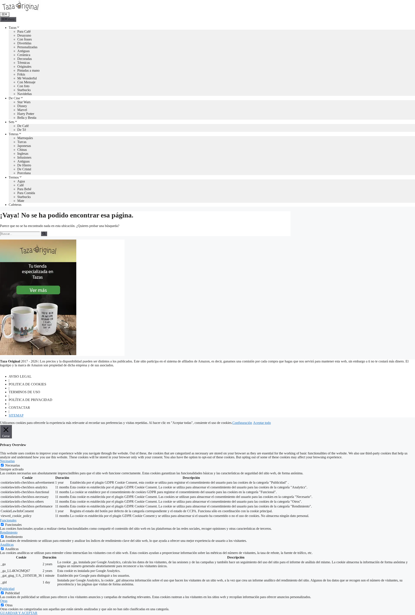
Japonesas (24, 146)
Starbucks (24, 90)
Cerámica (23, 55)
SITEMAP (16, 415)
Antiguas (23, 51)
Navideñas (24, 94)
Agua (21, 181)
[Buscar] (44, 233)
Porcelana (24, 173)
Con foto (23, 86)
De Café (23, 126)
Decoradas (24, 59)
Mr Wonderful (27, 78)
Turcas (21, 142)
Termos (14, 177)
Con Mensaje (26, 82)
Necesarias (12, 465)
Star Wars (23, 102)
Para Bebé (24, 189)
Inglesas (22, 153)
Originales (24, 66)
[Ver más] (38, 354)
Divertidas (24, 43)
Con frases (24, 39)
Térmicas (23, 62)
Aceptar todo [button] (262, 423)
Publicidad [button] (7, 589)
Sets (11, 122)
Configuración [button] (242, 423)
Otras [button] (3, 601)
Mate (20, 201)
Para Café (24, 31)
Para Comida (26, 193)
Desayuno (24, 35)
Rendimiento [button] (9, 532)
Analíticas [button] (7, 544)
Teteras (13, 134)
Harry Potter (25, 114)
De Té (21, 130)
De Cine (14, 98)
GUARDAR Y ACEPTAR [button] (18, 613)
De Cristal (24, 169)
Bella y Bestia (26, 117)
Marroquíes (25, 138)
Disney (22, 106)
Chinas (22, 149)
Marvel (22, 110)
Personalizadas (27, 47)
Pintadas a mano (28, 70)
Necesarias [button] (7, 461)
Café (20, 185)
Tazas (12, 27)
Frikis (21, 74)
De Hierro (24, 165)
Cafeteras (15, 204)
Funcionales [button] (8, 520)
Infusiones (24, 157)
